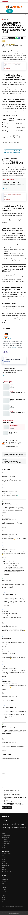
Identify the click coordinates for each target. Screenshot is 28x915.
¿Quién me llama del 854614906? (12, 147)
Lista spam (11, 86)
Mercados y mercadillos (6, 871)
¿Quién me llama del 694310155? (17, 399)
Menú (23, 14)
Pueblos (3, 857)
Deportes (3, 847)
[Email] (4, 352)
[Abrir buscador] (21, 11)
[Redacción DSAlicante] (3, 45)
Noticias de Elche (5, 839)
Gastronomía (4, 861)
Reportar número (7, 375)
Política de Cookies (22, 912)
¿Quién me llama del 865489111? (17, 412)
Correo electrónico (6, 778)
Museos (3, 867)
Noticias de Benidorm (6, 841)
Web (3, 783)
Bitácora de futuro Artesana (13, 1)
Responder (4, 484)
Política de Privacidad (15, 788)
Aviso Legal (3, 912)
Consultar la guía (8, 189)
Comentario (4, 761)
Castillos (3, 859)
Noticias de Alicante (6, 835)
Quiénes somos (5, 879)
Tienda (3, 883)
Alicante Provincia (5, 837)
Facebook (4, 891)
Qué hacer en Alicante (6, 853)
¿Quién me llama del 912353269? (12, 150)
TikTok (3, 901)
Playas (3, 855)
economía (14, 347)
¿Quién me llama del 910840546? (17, 406)
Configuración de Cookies (13, 913)
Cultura (3, 845)
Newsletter (4, 881)
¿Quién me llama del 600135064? (12, 152)
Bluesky (3, 897)
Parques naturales (5, 865)
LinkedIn (3, 899)
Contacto (3, 877)
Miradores (4, 869)
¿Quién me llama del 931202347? (17, 385)
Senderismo (4, 863)
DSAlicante (5, 816)
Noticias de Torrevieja (6, 843)
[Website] (7, 352)
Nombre (4, 773)
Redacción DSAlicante (10, 44)
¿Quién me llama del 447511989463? (13, 149)
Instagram (4, 895)
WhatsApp (4, 889)
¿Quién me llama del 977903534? (17, 392)
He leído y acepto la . (12, 788)
